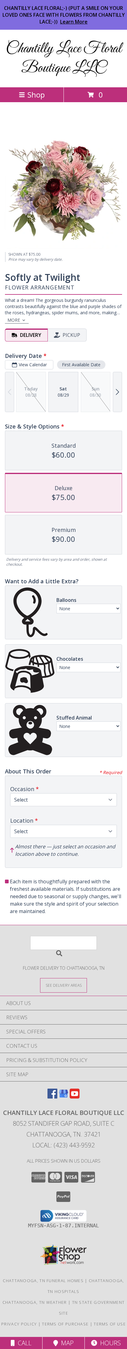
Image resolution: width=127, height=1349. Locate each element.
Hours (109, 1343)
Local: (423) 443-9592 (63, 1145)
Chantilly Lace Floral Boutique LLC (63, 58)
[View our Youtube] (75, 1096)
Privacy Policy (19, 1324)
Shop (36, 94)
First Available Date (81, 365)
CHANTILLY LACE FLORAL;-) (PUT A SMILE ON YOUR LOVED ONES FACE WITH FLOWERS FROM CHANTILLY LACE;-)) (63, 15)
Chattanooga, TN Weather (34, 1302)
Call (23, 1343)
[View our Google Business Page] (63, 1096)
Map (66, 1343)
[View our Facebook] (52, 1096)
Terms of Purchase (65, 1324)
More (13, 320)
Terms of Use (110, 1324)
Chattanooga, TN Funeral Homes (43, 1280)
